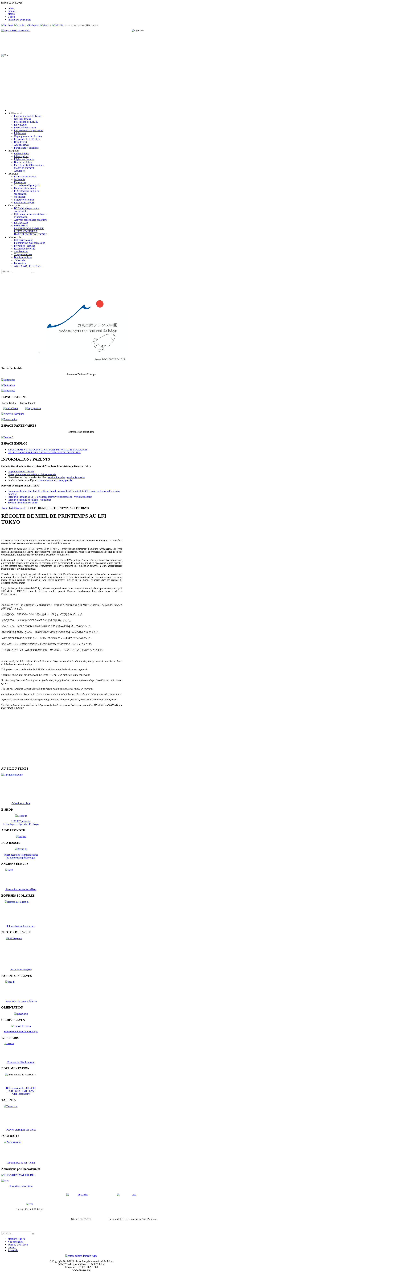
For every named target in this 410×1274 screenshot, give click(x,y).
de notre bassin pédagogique (21, 857)
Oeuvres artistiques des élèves (21, 1129)
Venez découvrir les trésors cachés (21, 854)
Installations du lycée (21, 969)
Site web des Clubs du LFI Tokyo (21, 1031)
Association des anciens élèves (20, 889)
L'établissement (17, 508)
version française (56, 477)
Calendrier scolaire (21, 803)
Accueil (5, 508)
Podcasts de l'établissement (20, 1062)
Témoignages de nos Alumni (20, 1162)
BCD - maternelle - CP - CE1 (21, 1088)
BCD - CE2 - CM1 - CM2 (21, 1091)
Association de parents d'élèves (21, 1001)
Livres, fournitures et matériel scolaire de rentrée (32, 474)
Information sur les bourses (21, 926)
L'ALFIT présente (20, 821)
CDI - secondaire (21, 1093)
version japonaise (76, 477)
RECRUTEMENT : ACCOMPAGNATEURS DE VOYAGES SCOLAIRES (47, 449)
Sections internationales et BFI (23, 502)
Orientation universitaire (21, 1186)
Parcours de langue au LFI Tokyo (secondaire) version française (40, 496)
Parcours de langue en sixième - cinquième (29, 499)
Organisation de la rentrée (21, 471)
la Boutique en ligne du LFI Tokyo (21, 824)
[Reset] (33, 272)
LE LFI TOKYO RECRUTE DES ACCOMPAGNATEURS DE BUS (44, 452)
